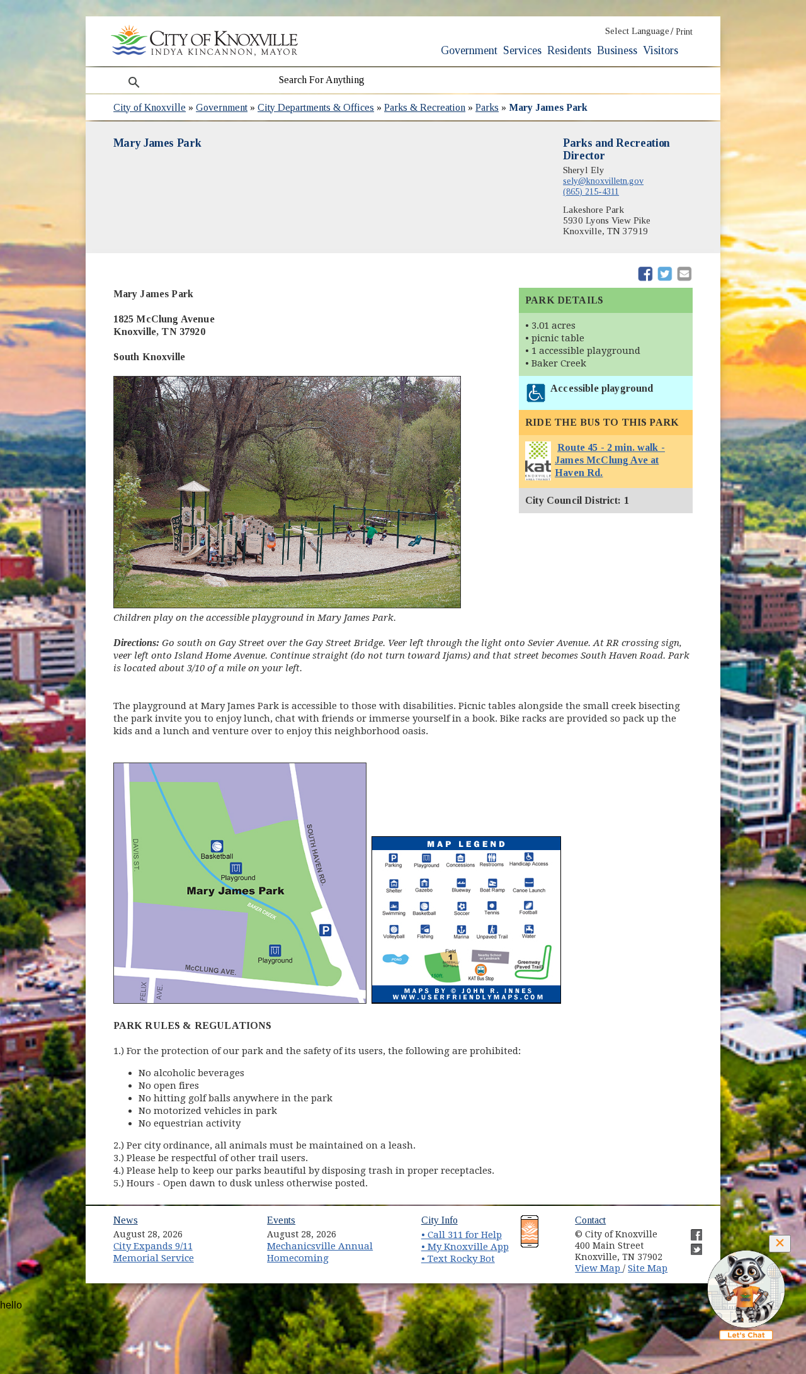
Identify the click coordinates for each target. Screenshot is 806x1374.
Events (281, 1220)
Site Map (647, 1268)
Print (684, 32)
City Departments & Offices (316, 107)
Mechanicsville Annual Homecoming (320, 1252)
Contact (590, 1220)
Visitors (660, 50)
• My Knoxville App (465, 1246)
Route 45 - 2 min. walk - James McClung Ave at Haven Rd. (610, 460)
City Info (439, 1220)
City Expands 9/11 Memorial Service (153, 1252)
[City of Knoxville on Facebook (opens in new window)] (690, 1229)
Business (617, 50)
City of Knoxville (149, 107)
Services (522, 50)
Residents (569, 50)
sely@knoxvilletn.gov (603, 181)
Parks (487, 107)
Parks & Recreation (424, 107)
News (125, 1220)
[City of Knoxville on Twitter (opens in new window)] (690, 1244)
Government (469, 50)
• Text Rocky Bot (458, 1258)
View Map (599, 1268)
